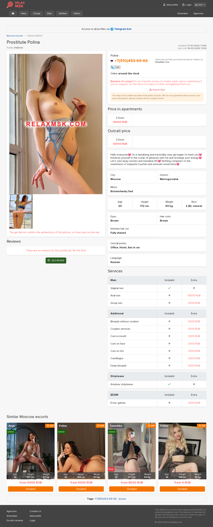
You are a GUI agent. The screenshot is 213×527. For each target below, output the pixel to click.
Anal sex (115, 295)
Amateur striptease (121, 384)
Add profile (172, 4)
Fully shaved (118, 232)
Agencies (199, 13)
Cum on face (117, 343)
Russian (115, 262)
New (23, 13)
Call (117, 67)
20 (120, 206)
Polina (63, 426)
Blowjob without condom (124, 321)
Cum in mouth (118, 336)
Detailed (30, 489)
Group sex (116, 303)
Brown (114, 220)
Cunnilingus (116, 358)
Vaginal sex (116, 288)
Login (189, 4)
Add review (58, 260)
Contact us (35, 511)
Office (114, 247)
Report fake (159, 89)
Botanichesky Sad (121, 191)
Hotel (122, 247)
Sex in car (134, 247)
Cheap (36, 13)
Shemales (182, 13)
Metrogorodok (169, 179)
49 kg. (169, 206)
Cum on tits (117, 351)
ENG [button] (200, 5)
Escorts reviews (15, 520)
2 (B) (189, 206)
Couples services (120, 328)
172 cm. (144, 206)
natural (197, 206)
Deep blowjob (118, 365)
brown (122, 498)
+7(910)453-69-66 (131, 60)
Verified (63, 13)
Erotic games (118, 402)
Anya (11, 426)
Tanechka (116, 426)
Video (77, 13)
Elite (49, 13)
